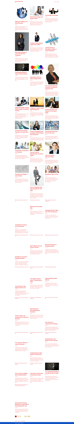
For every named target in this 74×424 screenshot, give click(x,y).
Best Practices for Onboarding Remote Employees (35, 310)
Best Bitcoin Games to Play (51, 174)
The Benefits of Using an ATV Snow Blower (21, 225)
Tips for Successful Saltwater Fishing (49, 156)
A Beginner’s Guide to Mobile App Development (37, 108)
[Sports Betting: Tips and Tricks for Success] (37, 239)
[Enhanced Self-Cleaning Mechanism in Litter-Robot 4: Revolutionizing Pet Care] (22, 392)
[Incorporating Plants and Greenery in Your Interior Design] (52, 102)
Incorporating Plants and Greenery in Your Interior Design (51, 111)
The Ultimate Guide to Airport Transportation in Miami (36, 280)
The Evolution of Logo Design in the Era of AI (20, 286)
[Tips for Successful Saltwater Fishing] (52, 148)
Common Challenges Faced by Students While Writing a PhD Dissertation (37, 133)
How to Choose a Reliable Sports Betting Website (21, 374)
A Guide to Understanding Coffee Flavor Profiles (36, 43)
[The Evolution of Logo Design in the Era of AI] (22, 276)
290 (25, 416)
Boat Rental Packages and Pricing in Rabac (36, 17)
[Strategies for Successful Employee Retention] (22, 245)
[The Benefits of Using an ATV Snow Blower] (22, 211)
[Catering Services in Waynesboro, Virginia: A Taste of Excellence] (52, 39)
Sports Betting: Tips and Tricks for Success (36, 246)
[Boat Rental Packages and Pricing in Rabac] (37, 10)
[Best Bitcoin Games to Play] (52, 169)
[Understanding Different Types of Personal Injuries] (22, 67)
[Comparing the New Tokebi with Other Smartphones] (52, 204)
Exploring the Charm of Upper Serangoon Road (35, 77)
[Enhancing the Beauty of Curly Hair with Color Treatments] (22, 41)
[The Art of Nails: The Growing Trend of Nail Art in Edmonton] (22, 305)
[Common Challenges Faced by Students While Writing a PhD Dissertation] (37, 125)
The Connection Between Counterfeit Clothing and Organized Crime (51, 87)
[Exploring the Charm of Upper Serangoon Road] (37, 69)
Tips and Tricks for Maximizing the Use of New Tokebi (36, 154)
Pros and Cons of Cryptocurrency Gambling (51, 323)
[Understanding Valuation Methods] (52, 272)
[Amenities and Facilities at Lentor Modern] (22, 169)
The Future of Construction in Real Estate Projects (36, 374)
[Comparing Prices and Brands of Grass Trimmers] (52, 334)
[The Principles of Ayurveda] (52, 10)
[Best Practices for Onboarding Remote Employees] (37, 302)
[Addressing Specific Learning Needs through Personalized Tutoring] (22, 101)
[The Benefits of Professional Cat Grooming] (22, 145)
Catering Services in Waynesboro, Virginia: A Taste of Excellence (51, 49)
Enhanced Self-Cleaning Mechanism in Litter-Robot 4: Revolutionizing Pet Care (22, 404)
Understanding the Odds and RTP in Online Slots (36, 353)
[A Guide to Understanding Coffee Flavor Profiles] (37, 37)
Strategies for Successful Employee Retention (21, 257)
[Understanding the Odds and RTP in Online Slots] (37, 341)
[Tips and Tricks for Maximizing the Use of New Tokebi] (37, 146)
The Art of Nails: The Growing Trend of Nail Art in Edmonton (22, 317)
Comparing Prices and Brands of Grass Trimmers (51, 339)
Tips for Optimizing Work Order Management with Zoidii (36, 189)
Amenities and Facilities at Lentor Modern (21, 175)
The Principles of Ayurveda (51, 15)
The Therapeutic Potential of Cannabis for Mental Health (52, 372)
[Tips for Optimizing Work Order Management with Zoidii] (37, 175)
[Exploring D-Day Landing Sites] (37, 202)
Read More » (50, 21)
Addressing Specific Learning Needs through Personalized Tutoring (22, 109)
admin (16, 24)
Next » (29, 416)
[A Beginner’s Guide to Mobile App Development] (37, 102)
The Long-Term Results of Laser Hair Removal (21, 343)
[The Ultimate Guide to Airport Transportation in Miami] (37, 272)
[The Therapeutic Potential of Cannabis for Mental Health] (52, 366)
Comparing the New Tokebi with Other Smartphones (51, 211)
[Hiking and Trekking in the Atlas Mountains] (22, 13)
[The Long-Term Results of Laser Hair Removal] (22, 336)
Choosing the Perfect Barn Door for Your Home (51, 132)
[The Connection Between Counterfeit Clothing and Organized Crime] (52, 73)
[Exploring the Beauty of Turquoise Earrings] (52, 239)
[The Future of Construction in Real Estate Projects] (37, 367)
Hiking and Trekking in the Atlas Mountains (21, 22)
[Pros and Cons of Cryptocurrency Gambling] (52, 309)
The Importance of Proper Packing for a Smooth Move (21, 131)
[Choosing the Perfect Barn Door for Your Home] (52, 125)
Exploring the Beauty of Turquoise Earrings (50, 245)
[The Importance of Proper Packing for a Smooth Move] (22, 125)
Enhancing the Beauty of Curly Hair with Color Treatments (21, 54)
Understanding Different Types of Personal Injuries (21, 73)
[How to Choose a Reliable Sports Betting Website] (22, 367)
